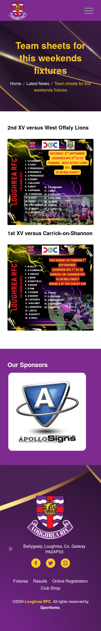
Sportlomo (50, 607)
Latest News (37, 83)
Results (40, 581)
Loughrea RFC (38, 601)
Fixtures (20, 581)
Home (15, 83)
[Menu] (86, 10)
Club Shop (50, 588)
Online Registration (70, 581)
